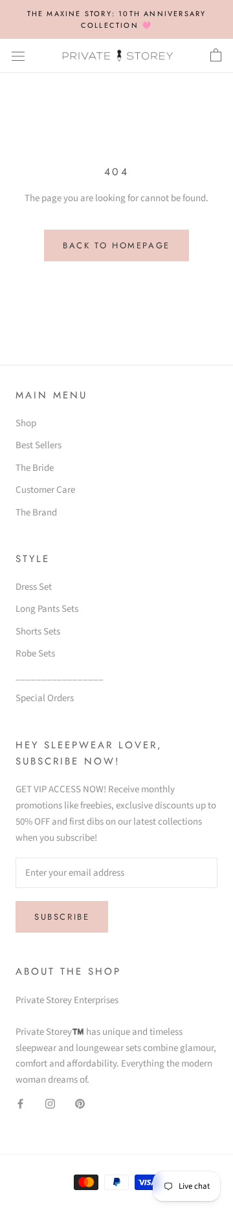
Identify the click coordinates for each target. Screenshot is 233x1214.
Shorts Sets (38, 631)
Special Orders (45, 698)
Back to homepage (116, 245)
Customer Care (45, 490)
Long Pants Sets (47, 609)
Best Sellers (38, 445)
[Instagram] (50, 1104)
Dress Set (34, 587)
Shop (26, 423)
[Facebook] (20, 1104)
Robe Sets (35, 653)
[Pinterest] (80, 1104)
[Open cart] (215, 55)
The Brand (36, 512)
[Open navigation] (18, 56)
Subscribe (61, 917)
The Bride (35, 468)
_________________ (60, 676)
